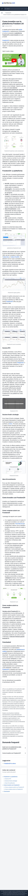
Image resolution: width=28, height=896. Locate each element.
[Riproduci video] (14, 60)
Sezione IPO (8, 778)
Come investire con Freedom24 (11, 785)
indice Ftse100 (15, 257)
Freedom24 (5, 40)
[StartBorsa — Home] (8, 3)
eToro (10, 424)
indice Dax (6, 257)
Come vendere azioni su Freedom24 (14, 789)
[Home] (2, 13)
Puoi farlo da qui (20, 523)
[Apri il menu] (2, 8)
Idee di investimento (10, 783)
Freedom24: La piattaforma (10, 776)
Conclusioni (7, 791)
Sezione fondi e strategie (11, 780)
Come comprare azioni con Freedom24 (14, 787)
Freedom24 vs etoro (10, 763)
